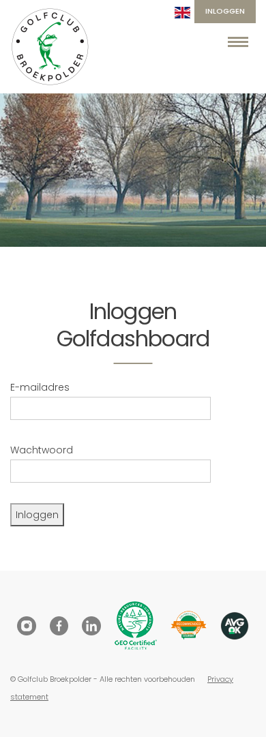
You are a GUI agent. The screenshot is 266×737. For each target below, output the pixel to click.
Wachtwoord (41, 450)
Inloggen (225, 10)
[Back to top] (238, 709)
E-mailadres (40, 387)
